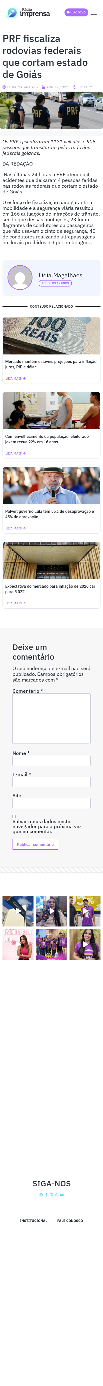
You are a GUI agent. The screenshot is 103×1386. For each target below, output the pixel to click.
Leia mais (14, 378)
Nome (21, 753)
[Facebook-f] (46, 1195)
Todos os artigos (55, 283)
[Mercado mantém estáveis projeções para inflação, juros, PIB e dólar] (51, 335)
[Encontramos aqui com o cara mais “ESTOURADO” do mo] (85, 911)
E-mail (21, 774)
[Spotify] (41, 1195)
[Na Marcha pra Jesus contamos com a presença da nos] (51, 911)
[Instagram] (51, 1195)
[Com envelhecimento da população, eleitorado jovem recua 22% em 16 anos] (51, 410)
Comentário (27, 691)
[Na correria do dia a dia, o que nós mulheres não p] (18, 944)
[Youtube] (61, 1195)
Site (16, 795)
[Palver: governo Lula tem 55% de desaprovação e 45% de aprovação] (51, 485)
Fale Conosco (70, 1220)
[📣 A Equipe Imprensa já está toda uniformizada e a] (51, 944)
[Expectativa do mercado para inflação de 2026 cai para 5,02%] (51, 560)
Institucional (33, 1220)
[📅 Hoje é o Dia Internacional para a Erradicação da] (85, 944)
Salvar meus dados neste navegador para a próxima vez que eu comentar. (47, 826)
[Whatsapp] (56, 1195)
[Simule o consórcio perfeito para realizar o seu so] (18, 911)
